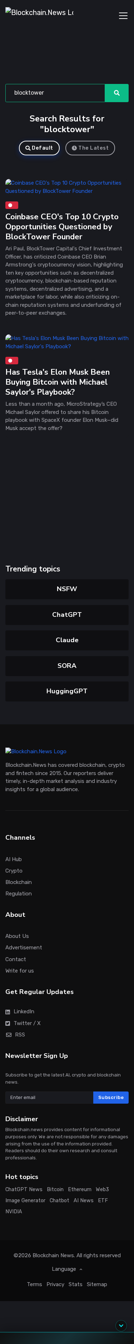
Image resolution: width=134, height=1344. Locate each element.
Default (42, 148)
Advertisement (23, 947)
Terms (34, 1284)
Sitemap (97, 1284)
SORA (67, 665)
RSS (20, 1034)
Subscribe (111, 1097)
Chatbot (59, 1201)
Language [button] (65, 1269)
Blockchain (18, 882)
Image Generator (25, 1201)
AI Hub (13, 859)
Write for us (19, 970)
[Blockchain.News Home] (39, 15)
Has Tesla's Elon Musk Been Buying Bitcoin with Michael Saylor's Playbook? (57, 382)
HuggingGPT (67, 691)
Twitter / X (27, 1023)
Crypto (14, 870)
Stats (76, 1284)
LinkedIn (24, 1011)
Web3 (102, 1189)
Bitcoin (55, 1189)
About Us (17, 936)
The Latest (93, 148)
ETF (103, 1201)
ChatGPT (67, 614)
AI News (84, 1201)
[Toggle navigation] (123, 16)
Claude (67, 640)
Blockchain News (53, 1255)
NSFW (67, 589)
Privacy (55, 1284)
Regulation (18, 893)
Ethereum (79, 1189)
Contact (15, 959)
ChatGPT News (24, 1189)
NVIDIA (13, 1212)
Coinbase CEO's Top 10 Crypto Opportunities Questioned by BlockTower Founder (62, 226)
